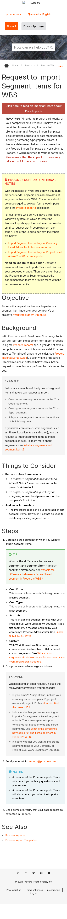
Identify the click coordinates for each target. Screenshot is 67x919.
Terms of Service (34, 890)
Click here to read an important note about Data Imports (34, 108)
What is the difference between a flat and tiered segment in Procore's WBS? (32, 574)
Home (15, 65)
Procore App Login (34, 26)
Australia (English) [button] (41, 14)
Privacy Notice (14, 890)
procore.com (14, 14)
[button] (51, 47)
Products (30, 65)
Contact (11, 26)
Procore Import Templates (21, 840)
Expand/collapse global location (60, 64)
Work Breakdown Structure (29, 315)
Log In (33, 893)
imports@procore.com (42, 761)
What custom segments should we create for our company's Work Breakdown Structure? (37, 657)
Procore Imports (26, 207)
